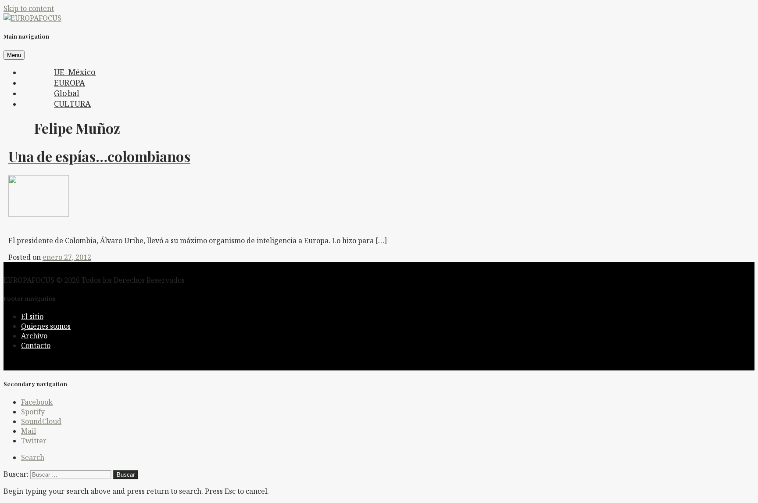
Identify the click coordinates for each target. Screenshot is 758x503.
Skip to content (29, 8)
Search (32, 457)
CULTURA (72, 103)
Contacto (35, 345)
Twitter (33, 441)
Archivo (34, 336)
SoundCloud (41, 421)
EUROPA (69, 82)
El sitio (32, 316)
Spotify (33, 412)
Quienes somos (46, 326)
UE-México (75, 72)
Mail (28, 431)
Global (66, 93)
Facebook (37, 402)
